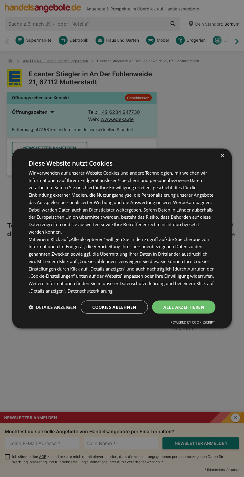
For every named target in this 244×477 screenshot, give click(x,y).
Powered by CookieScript (193, 322)
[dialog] (122, 238)
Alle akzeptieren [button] (183, 307)
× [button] (222, 155)
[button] (52, 307)
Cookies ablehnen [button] (114, 307)
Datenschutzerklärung (90, 290)
